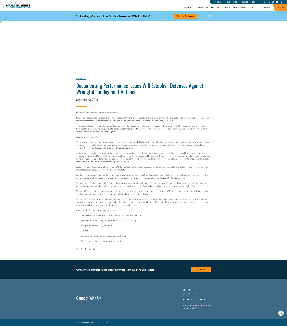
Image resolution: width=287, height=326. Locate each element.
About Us (253, 7)
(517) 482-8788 (189, 293)
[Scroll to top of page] (281, 313)
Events (235, 2)
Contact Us (200, 269)
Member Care (265, 7)
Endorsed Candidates (185, 16)
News (228, 2)
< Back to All (81, 78)
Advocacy (226, 7)
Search (219, 2)
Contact (245, 2)
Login (253, 2)
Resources (215, 7)
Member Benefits (201, 7)
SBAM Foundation (239, 7)
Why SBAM (187, 7)
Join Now (280, 7)
